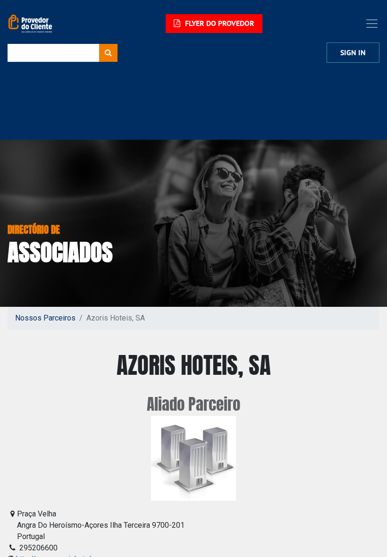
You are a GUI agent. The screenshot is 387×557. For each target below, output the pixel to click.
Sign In (353, 53)
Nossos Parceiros (45, 317)
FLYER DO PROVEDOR (218, 23)
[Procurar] (108, 53)
